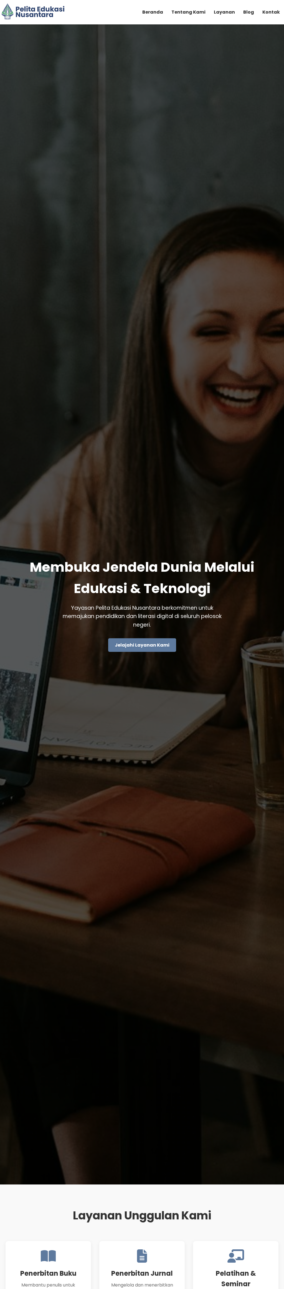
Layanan (224, 12)
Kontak (271, 12)
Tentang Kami (188, 12)
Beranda (152, 12)
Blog (248, 12)
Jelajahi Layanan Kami (142, 645)
